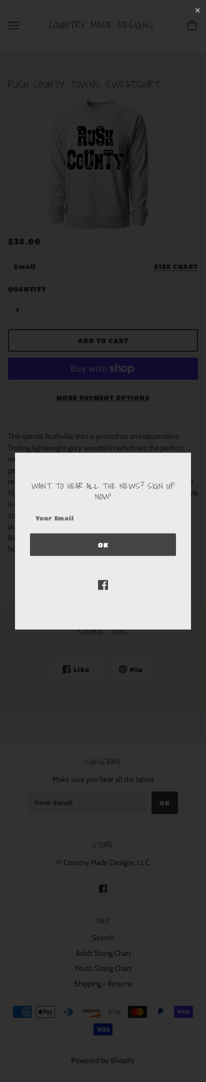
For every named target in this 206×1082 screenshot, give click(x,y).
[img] (103, 585)
